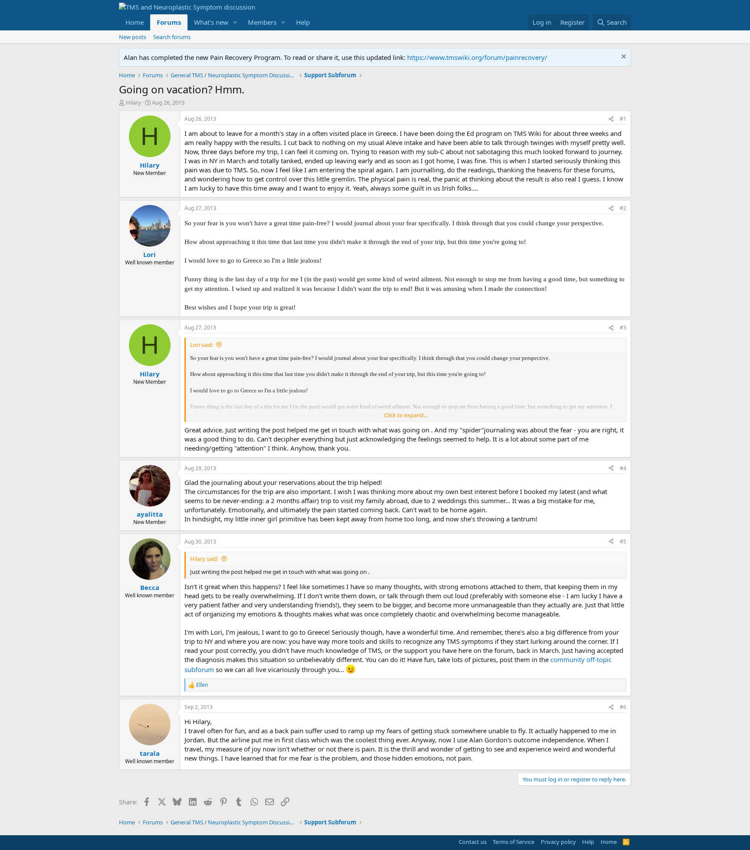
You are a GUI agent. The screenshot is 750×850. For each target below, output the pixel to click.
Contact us (473, 842)
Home (134, 22)
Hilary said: (204, 559)
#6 (623, 707)
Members (262, 22)
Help (303, 22)
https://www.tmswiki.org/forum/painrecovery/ (477, 57)
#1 (623, 118)
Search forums (172, 37)
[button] (235, 22)
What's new (211, 22)
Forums (169, 22)
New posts (132, 37)
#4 (623, 468)
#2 (623, 208)
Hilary (133, 102)
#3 (623, 327)
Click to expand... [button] (406, 415)
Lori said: (201, 345)
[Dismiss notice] (622, 57)
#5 (623, 541)
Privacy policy (558, 842)
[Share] (611, 119)
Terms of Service (513, 842)
